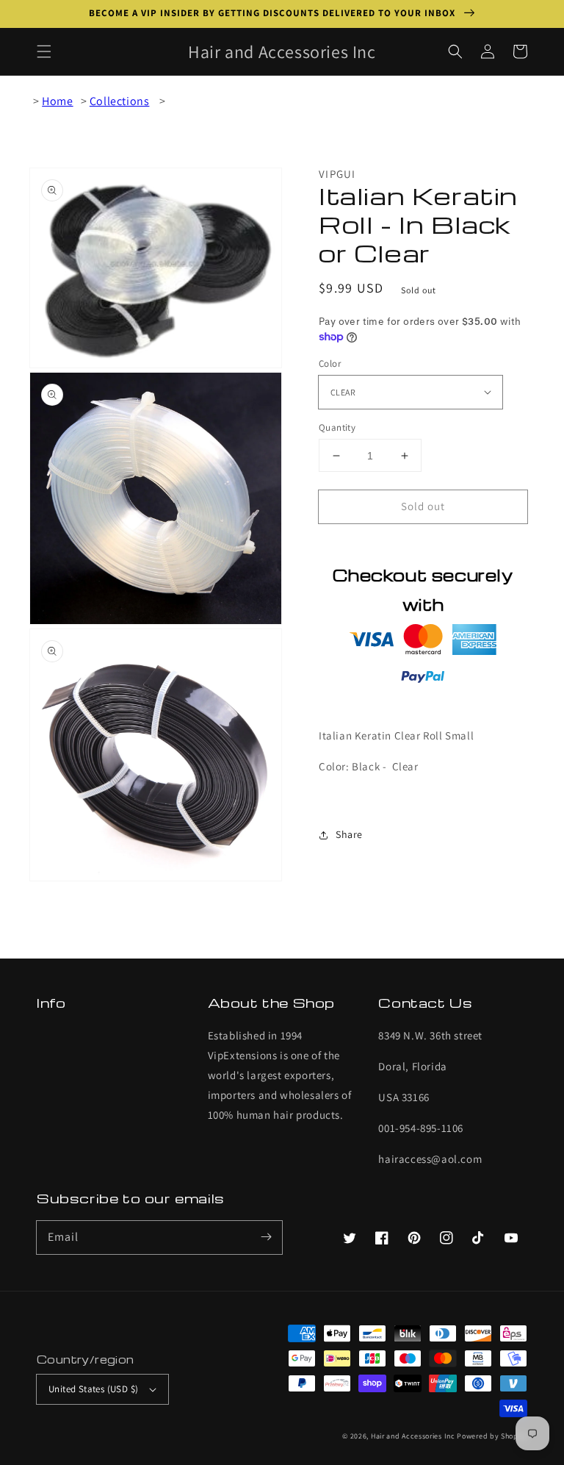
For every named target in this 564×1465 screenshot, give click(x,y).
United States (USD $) (93, 1389)
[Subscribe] (266, 1237)
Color (330, 363)
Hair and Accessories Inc (413, 1436)
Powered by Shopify (492, 1436)
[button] (44, 51)
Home (57, 101)
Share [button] (349, 834)
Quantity (337, 427)
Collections (120, 101)
